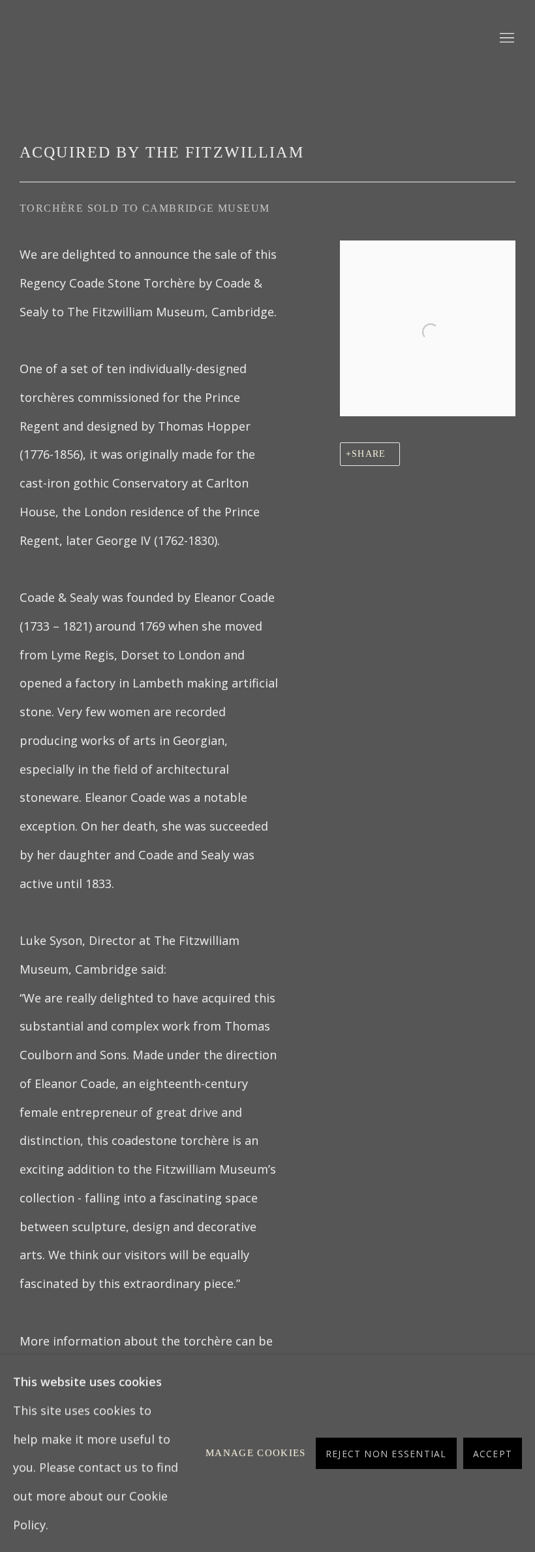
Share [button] (369, 454)
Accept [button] (492, 1453)
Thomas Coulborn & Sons (183, 38)
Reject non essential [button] (386, 1453)
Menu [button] (505, 38)
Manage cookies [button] (256, 1452)
